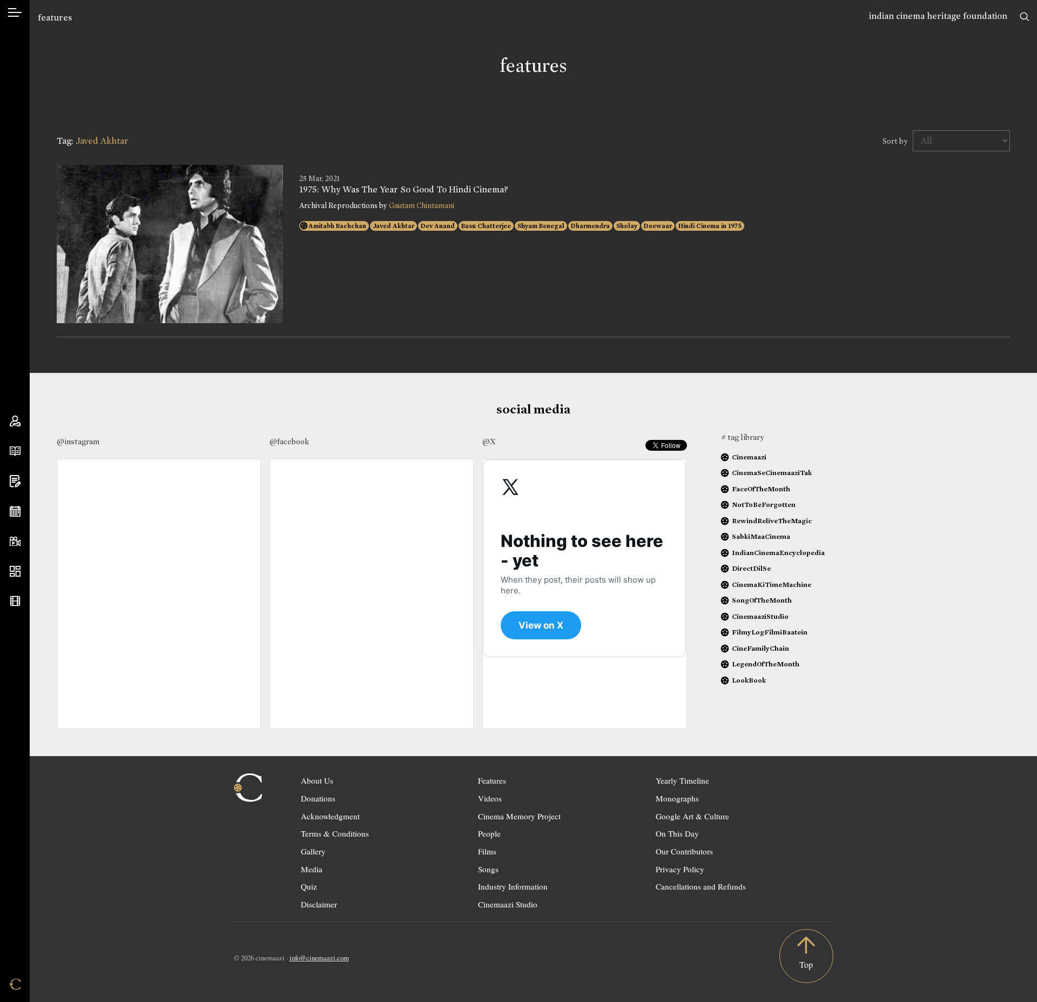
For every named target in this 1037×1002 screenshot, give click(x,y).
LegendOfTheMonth (765, 664)
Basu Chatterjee (486, 226)
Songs (488, 869)
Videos (490, 798)
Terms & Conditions (335, 833)
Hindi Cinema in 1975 (710, 226)
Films (487, 851)
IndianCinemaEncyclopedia (778, 553)
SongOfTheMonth (762, 600)
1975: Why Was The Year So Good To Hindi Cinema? (403, 189)
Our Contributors (684, 851)
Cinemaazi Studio (507, 904)
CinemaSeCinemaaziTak (772, 473)
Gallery (313, 851)
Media (311, 869)
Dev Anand (438, 226)
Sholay (626, 226)
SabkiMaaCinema (761, 536)
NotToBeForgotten (764, 504)
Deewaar (658, 226)
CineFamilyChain (760, 648)
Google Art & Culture (692, 816)
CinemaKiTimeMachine (771, 584)
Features (492, 780)
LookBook (749, 680)
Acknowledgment (330, 816)
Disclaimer (319, 904)
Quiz (309, 886)
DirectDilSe (751, 568)
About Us (317, 780)
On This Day (677, 833)
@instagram (78, 441)
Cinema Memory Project (519, 816)
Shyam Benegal (540, 226)
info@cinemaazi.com (319, 958)
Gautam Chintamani (421, 205)
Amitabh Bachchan (337, 226)
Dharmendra (590, 226)
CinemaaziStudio (760, 616)
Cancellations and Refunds (701, 886)
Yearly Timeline (682, 780)
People (489, 833)
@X (489, 441)
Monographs (677, 798)
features (55, 17)
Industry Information (513, 886)
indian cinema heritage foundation (938, 16)
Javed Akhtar (393, 226)
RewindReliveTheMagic (772, 521)
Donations (318, 798)
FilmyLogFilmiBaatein (769, 632)
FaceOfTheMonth (761, 489)
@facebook (289, 441)
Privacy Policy (680, 869)
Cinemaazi (749, 457)
